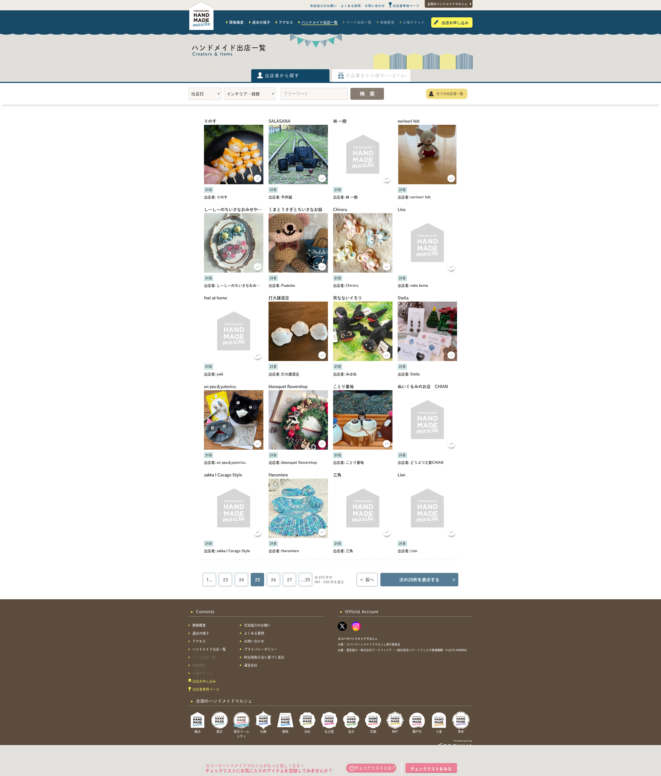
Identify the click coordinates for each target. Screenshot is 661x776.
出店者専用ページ (406, 6)
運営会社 (250, 665)
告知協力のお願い (323, 6)
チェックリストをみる (431, 769)
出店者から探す (282, 75)
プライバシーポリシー (261, 649)
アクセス (286, 22)
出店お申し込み (455, 22)
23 (225, 580)
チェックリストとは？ (375, 768)
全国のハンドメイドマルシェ (447, 4)
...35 (305, 580)
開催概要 (236, 22)
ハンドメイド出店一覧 (320, 22)
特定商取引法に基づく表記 (264, 657)
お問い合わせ (375, 6)
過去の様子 (261, 22)
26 (273, 580)
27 (289, 580)
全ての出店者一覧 (449, 93)
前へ (367, 580)
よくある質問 (351, 6)
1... (209, 580)
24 (241, 580)
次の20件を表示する (427, 580)
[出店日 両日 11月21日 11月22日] (204, 94)
